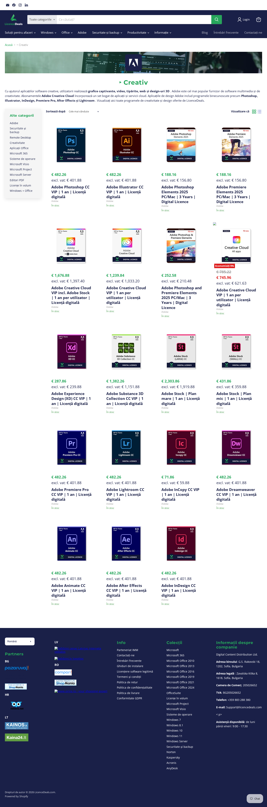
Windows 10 (174, 730)
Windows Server (177, 741)
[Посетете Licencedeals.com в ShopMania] (16, 688)
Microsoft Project (21, 169)
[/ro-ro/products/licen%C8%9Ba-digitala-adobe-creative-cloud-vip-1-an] (126, 245)
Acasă (9, 45)
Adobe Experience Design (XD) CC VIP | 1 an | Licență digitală (71, 398)
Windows (47, 32)
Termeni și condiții (129, 677)
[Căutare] (216, 19)
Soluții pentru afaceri (19, 32)
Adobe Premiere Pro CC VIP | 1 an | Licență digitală (71, 494)
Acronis (171, 763)
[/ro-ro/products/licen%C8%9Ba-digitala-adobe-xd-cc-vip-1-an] (71, 351)
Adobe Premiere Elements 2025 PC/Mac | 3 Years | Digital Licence (233, 194)
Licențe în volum (20, 185)
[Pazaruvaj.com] (16, 669)
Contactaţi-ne (253, 32)
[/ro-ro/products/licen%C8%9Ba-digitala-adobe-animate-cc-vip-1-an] (71, 543)
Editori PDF (17, 180)
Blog (205, 32)
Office (66, 32)
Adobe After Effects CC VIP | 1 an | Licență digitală (126, 590)
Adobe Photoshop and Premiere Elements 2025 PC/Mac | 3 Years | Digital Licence (181, 297)
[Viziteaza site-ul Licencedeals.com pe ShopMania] (65, 684)
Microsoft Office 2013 (180, 666)
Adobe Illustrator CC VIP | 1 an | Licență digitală (124, 191)
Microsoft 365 (19, 153)
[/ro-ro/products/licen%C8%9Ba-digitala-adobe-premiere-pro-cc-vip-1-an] (71, 447)
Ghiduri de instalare (130, 666)
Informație (161, 32)
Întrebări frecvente (226, 32)
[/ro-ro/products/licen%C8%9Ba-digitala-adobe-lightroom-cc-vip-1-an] (126, 447)
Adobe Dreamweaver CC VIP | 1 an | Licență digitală (236, 494)
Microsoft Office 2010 (180, 661)
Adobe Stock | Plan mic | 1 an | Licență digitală (234, 398)
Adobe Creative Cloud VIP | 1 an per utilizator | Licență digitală (126, 295)
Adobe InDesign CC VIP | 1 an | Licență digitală (178, 590)
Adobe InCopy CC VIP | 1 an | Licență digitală (180, 494)
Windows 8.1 (175, 725)
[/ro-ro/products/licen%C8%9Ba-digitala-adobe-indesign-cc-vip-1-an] (181, 543)
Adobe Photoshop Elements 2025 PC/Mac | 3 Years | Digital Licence (178, 194)
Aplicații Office (19, 148)
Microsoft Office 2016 (180, 671)
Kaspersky (173, 757)
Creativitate (17, 143)
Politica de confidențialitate (134, 687)
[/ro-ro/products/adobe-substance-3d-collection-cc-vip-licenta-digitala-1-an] (126, 351)
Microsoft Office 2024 (180, 687)
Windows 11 (174, 736)
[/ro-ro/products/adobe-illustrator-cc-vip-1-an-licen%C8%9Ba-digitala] (126, 145)
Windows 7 (174, 720)
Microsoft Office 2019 (180, 677)
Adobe (82, 32)
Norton (171, 752)
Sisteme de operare (22, 159)
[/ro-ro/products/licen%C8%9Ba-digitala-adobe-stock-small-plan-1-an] (236, 351)
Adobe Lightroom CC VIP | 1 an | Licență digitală (125, 494)
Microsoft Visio (19, 164)
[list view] (259, 111)
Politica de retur (127, 682)
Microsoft (173, 650)
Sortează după (55, 111)
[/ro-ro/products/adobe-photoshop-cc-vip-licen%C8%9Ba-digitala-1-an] (71, 145)
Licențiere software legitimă (135, 671)
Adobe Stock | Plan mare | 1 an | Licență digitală (180, 398)
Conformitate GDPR (129, 698)
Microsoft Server (20, 174)
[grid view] (254, 111)
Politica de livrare (128, 693)
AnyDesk (172, 768)
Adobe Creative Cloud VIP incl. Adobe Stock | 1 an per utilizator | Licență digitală (71, 295)
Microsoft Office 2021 (180, 682)
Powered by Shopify (16, 796)
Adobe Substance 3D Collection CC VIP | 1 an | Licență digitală (124, 398)
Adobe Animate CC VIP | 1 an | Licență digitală (68, 590)
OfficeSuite (174, 693)
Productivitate (137, 32)
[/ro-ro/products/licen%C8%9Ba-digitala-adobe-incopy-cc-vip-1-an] (181, 447)
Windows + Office (21, 191)
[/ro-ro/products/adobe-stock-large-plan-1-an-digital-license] (181, 351)
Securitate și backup (106, 32)
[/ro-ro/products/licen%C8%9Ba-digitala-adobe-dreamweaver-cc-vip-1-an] (236, 447)
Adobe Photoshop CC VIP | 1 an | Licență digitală (70, 191)
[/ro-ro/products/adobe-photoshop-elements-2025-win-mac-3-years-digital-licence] (181, 145)
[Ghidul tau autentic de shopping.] (63, 674)
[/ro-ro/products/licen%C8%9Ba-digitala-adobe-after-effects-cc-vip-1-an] (126, 543)
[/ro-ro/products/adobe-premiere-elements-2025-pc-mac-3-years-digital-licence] (236, 145)
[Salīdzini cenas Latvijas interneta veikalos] (82, 652)
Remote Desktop (20, 137)
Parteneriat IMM (127, 650)
